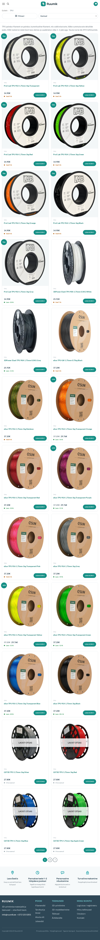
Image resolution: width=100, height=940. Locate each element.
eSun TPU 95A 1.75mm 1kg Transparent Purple (72, 498)
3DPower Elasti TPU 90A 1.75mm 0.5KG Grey (22, 360)
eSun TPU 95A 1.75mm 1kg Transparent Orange (72, 429)
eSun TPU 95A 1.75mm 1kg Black (66, 703)
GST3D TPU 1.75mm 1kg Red (65, 772)
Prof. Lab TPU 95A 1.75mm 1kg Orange (20, 223)
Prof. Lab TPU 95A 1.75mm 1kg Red (18, 154)
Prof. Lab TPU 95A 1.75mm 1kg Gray (18, 292)
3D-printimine (58, 905)
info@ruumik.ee (9, 914)
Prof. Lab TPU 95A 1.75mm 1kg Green (68, 154)
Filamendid (40, 905)
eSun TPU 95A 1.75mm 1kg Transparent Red (22, 498)
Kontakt (80, 918)
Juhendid (39, 921)
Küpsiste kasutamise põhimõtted (87, 931)
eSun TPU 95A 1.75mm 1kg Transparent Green (72, 635)
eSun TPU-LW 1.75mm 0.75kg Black (67, 360)
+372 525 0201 (24, 914)
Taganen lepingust (69, 931)
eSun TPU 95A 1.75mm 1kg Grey (66, 566)
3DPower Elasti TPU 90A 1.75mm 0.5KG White (72, 292)
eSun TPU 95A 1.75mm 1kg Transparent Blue (22, 703)
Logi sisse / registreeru (87, 905)
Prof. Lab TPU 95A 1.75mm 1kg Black (68, 223)
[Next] (55, 860)
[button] (3, 4)
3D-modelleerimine (60, 909)
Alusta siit (39, 917)
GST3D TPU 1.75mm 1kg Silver (16, 772)
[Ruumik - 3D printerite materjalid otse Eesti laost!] (50, 4)
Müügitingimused (56, 931)
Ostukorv (81, 913)
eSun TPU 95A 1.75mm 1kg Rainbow (19, 429)
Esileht (4, 10)
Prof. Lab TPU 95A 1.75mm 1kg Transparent (21, 86)
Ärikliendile (57, 918)
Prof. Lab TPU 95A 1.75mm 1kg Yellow (68, 86)
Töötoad (55, 913)
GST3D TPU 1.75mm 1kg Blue (16, 841)
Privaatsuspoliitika (42, 931)
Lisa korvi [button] (40, 95)
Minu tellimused (84, 909)
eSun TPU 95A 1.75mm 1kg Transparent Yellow (23, 635)
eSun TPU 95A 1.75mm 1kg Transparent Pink (22, 566)
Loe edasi (40, 781)
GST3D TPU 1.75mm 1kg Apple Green (68, 841)
